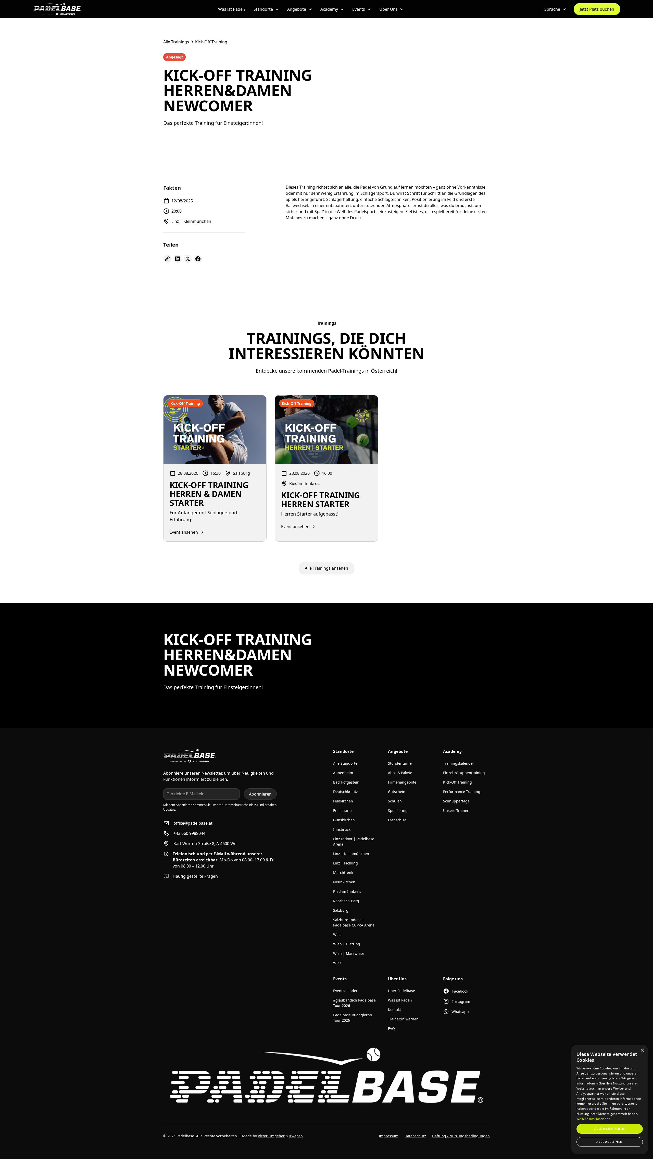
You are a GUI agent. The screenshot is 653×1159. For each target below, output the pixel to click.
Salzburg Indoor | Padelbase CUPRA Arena (353, 922)
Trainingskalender (458, 763)
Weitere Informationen (593, 1119)
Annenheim (343, 772)
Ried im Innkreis (347, 891)
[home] (57, 9)
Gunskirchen (344, 820)
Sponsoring (398, 810)
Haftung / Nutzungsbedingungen (461, 1135)
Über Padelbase (401, 990)
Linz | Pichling (345, 863)
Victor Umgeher (271, 1135)
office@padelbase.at (192, 823)
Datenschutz (415, 1135)
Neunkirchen (344, 882)
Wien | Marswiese (348, 953)
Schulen (395, 801)
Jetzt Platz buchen (597, 9)
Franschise (397, 820)
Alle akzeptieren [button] (609, 1129)
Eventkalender (345, 990)
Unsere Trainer (456, 810)
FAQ (391, 1028)
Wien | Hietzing (346, 944)
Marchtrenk (343, 872)
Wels (337, 934)
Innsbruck (341, 829)
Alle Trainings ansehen (326, 568)
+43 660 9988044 (189, 833)
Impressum (388, 1135)
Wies (337, 962)
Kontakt (394, 1009)
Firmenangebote (402, 782)
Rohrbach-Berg (346, 900)
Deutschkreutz (345, 791)
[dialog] (609, 1099)
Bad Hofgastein (346, 782)
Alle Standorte (345, 763)
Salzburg (340, 910)
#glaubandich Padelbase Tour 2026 (354, 1003)
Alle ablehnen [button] (609, 1142)
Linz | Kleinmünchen (351, 853)
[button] (266, 9)
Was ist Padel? (231, 9)
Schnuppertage (456, 801)
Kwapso (296, 1135)
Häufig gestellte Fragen (195, 876)
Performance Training (461, 791)
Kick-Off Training (457, 782)
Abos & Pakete (400, 772)
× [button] (642, 1050)
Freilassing (342, 810)
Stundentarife (400, 763)
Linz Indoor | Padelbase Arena (353, 841)
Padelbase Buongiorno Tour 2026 (352, 1017)
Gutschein (396, 791)
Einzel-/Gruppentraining (464, 772)
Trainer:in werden (403, 1019)
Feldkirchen (343, 801)
